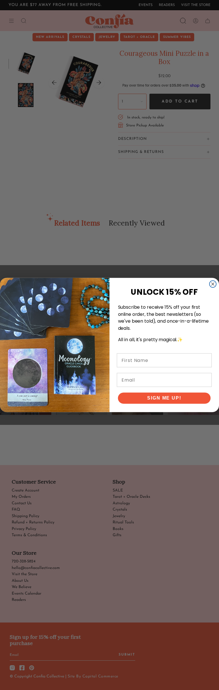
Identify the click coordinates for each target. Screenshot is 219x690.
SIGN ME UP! (164, 398)
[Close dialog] (213, 284)
